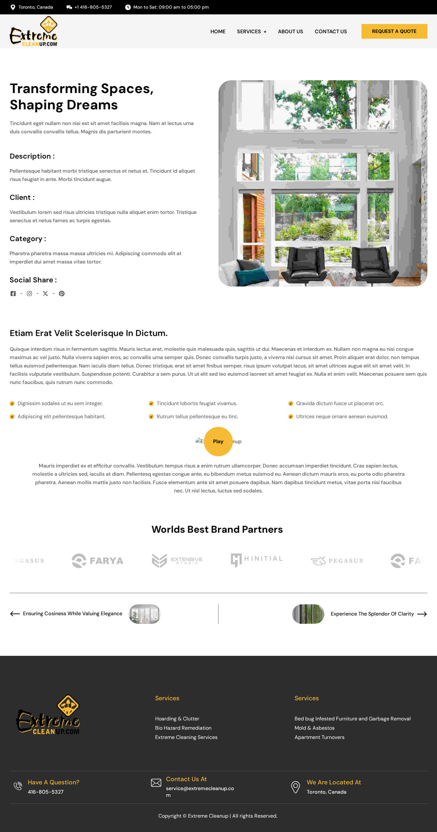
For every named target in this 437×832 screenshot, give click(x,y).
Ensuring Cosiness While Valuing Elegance (72, 613)
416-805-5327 (46, 792)
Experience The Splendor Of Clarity (372, 614)
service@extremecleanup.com (200, 791)
